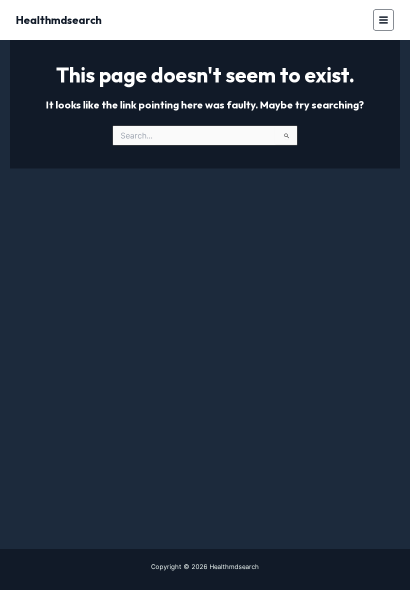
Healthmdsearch (59, 20)
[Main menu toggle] (383, 20)
